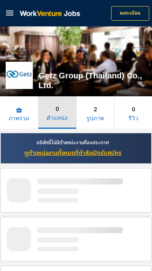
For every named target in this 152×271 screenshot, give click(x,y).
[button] (9, 13)
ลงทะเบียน (130, 13)
